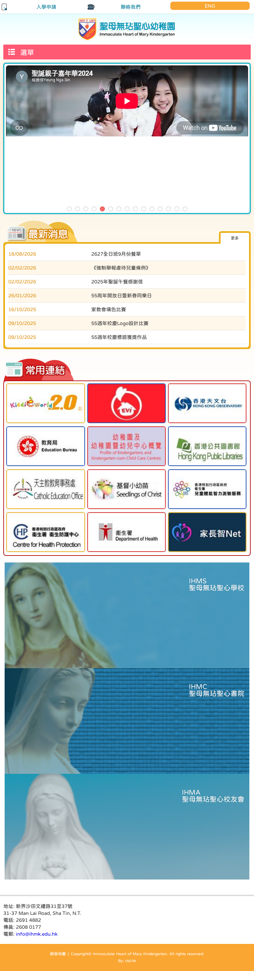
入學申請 (46, 6)
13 (168, 208)
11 (151, 208)
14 (176, 208)
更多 (235, 238)
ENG (210, 5)
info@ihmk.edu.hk (37, 933)
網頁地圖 (58, 954)
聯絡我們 (131, 6)
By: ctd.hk (127, 961)
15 (185, 208)
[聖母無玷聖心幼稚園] (127, 29)
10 (143, 208)
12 (160, 208)
